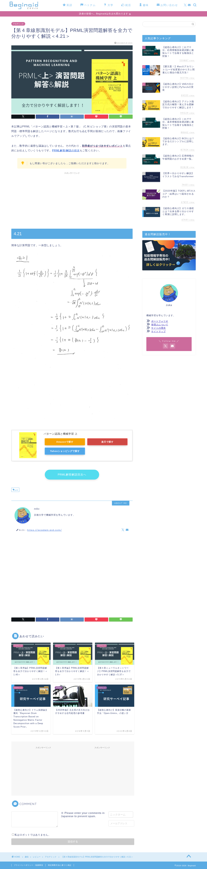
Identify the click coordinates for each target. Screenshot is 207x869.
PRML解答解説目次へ (72, 474)
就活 (128, 5)
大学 (110, 5)
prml (16, 490)
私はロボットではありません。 (33, 834)
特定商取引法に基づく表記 (59, 865)
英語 (69, 5)
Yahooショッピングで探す (65, 451)
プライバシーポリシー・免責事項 (28, 865)
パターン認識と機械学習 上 (60, 433)
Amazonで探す (64, 441)
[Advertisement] (72, 198)
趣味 (146, 5)
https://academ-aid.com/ (44, 529)
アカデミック (18, 24)
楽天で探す (107, 441)
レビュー (37, 857)
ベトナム (90, 5)
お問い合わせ (169, 5)
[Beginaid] (24, 8)
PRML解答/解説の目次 (66, 150)
